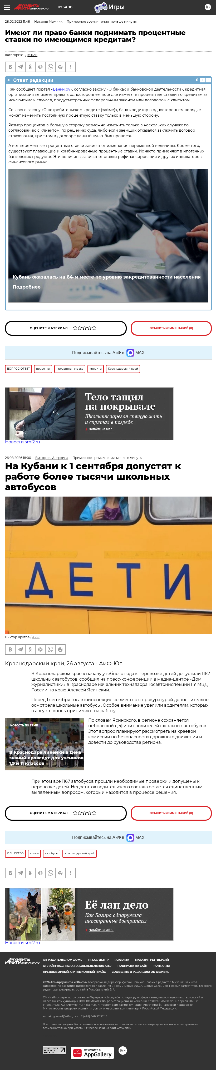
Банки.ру (61, 89)
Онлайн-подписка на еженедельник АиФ (77, 966)
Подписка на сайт (132, 966)
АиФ (36, 637)
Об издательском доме (62, 960)
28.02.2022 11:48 (17, 21)
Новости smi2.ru (22, 441)
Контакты (162, 966)
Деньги (31, 55)
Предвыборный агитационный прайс (74, 972)
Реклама (122, 960)
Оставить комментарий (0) (171, 328)
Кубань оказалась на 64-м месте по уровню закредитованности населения (107, 277)
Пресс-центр (98, 960)
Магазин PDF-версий (152, 960)
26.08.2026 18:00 (18, 458)
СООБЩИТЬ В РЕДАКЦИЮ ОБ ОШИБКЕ (140, 972)
